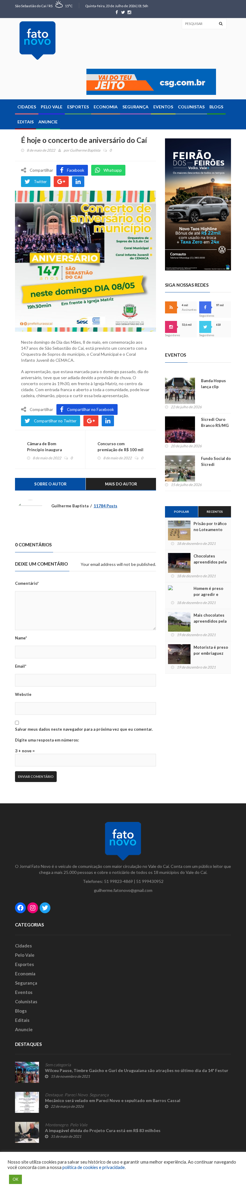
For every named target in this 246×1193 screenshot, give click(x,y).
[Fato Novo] (37, 40)
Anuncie (48, 121)
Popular (181, 511)
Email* (20, 666)
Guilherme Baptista (85, 150)
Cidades (26, 106)
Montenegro (56, 1124)
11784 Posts (105, 505)
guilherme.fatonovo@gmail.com (123, 890)
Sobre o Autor (50, 484)
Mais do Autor (121, 484)
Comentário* (27, 583)
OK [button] (15, 1179)
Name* (21, 638)
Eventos (163, 106)
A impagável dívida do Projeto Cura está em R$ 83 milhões (102, 1130)
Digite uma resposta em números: (47, 740)
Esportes (78, 106)
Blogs (216, 106)
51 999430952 (150, 881)
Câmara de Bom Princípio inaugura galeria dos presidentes (49, 449)
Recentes (215, 511)
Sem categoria (58, 1064)
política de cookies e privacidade (93, 1167)
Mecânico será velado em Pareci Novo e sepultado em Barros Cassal (112, 1100)
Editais (25, 121)
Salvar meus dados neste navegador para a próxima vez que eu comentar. (84, 729)
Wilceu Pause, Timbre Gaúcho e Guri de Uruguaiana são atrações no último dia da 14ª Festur (136, 1070)
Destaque (54, 1094)
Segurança (135, 106)
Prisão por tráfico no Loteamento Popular (210, 529)
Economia (106, 106)
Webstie (23, 694)
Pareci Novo (76, 1094)
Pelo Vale (51, 106)
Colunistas (191, 106)
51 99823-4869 (118, 881)
